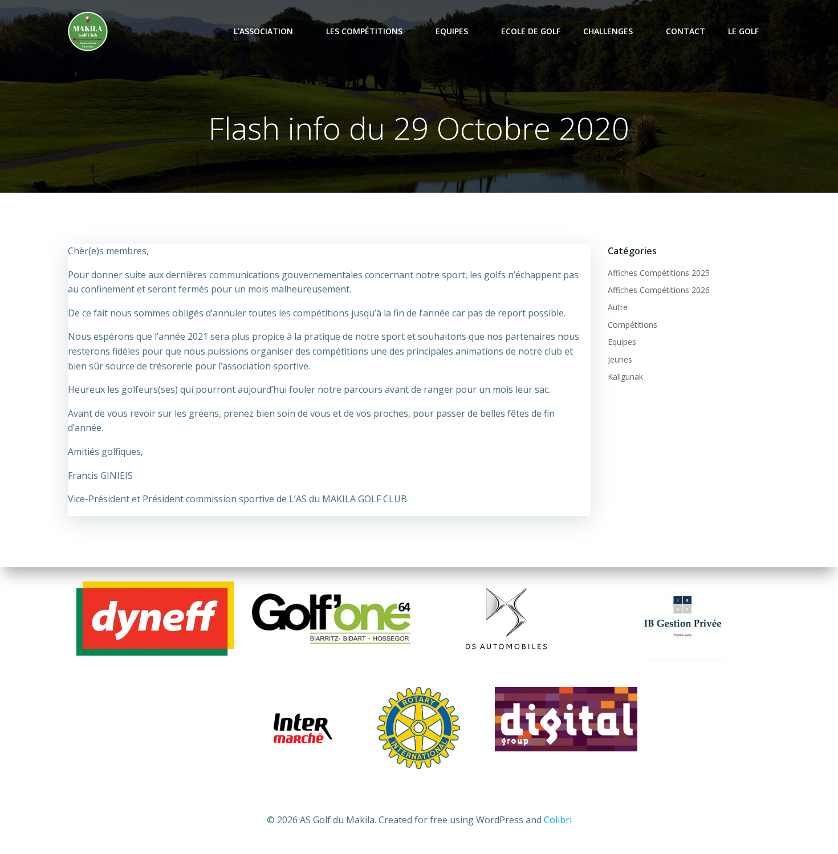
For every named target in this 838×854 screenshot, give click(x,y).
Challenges (608, 31)
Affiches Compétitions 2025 (659, 272)
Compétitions (632, 324)
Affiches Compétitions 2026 (659, 289)
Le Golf (743, 31)
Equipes (452, 31)
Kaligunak (625, 376)
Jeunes (620, 359)
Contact (685, 31)
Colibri (558, 820)
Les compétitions (364, 31)
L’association (263, 31)
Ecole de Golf (530, 31)
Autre (618, 307)
